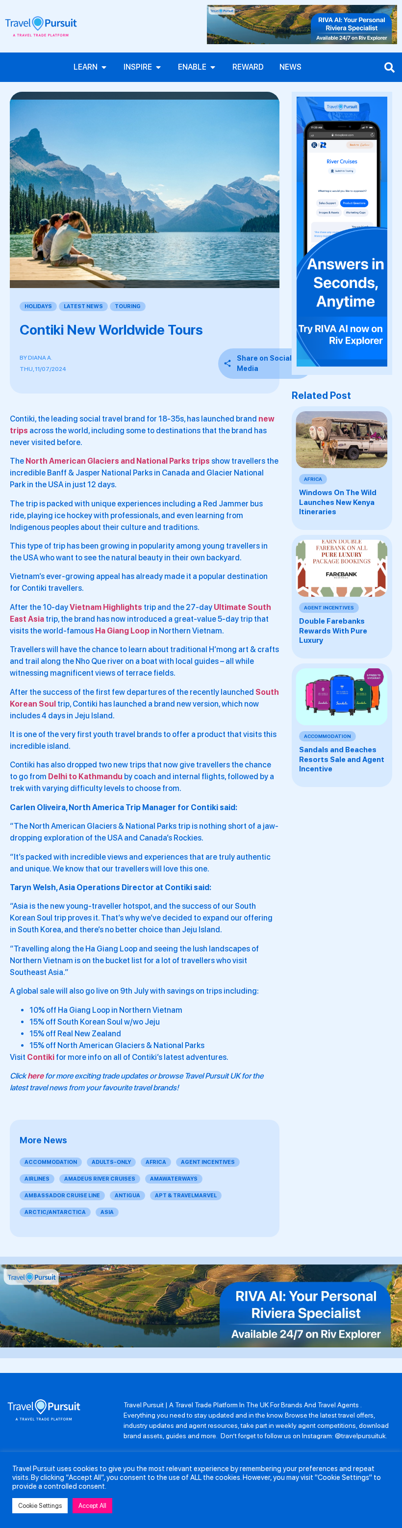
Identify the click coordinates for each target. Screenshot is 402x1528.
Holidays (38, 306)
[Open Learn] (104, 67)
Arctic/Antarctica (55, 1212)
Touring (128, 306)
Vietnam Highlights (106, 607)
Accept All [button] (92, 1505)
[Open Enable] (213, 67)
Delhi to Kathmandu (85, 776)
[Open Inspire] (158, 67)
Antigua (127, 1195)
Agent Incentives (208, 1162)
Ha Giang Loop (122, 630)
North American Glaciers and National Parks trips (117, 461)
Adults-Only (111, 1162)
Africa (156, 1162)
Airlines (37, 1179)
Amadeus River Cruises (99, 1179)
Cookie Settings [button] (40, 1505)
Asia (107, 1212)
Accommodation (51, 1162)
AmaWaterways (174, 1179)
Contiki (40, 1057)
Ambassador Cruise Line (62, 1195)
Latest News (83, 306)
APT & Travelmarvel (186, 1195)
